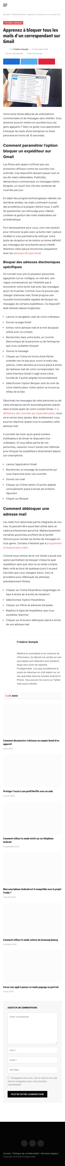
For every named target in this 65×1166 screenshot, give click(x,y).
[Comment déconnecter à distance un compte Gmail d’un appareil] (32, 720)
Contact (7, 1153)
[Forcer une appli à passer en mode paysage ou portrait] (32, 966)
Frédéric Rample (20, 49)
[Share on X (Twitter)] (29, 62)
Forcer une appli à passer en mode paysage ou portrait (31, 987)
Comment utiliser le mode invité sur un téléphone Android (28, 840)
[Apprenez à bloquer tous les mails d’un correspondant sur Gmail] (32, 88)
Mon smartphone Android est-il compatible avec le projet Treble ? (32, 891)
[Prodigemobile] (32, 5)
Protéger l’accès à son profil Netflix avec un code (28, 791)
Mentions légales (49, 1153)
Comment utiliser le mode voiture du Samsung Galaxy (30, 940)
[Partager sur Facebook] (11, 62)
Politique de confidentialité (26, 1153)
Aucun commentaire (14, 53)
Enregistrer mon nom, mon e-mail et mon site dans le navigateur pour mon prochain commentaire (32, 1081)
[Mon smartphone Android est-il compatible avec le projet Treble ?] (32, 868)
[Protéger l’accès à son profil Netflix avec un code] (32, 770)
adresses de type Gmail (27, 253)
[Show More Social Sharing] (59, 62)
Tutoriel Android (19, 14)
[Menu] (5, 5)
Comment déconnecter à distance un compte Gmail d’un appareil (31, 742)
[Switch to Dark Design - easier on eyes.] (55, 5)
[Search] (60, 5)
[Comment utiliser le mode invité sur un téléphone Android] (32, 817)
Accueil (6, 14)
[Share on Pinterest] (46, 62)
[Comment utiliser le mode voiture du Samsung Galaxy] (32, 919)
